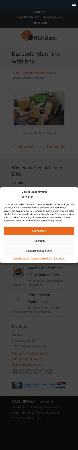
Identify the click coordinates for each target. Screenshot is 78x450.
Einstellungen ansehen (39, 250)
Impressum (59, 258)
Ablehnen (39, 240)
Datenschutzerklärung (41, 258)
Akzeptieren (39, 230)
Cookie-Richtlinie (21, 258)
